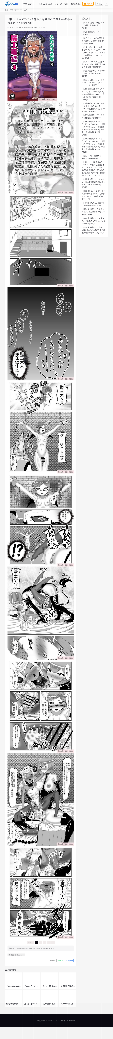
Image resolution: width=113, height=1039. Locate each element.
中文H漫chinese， (17, 955)
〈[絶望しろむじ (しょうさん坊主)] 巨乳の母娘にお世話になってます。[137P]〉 (93, 82)
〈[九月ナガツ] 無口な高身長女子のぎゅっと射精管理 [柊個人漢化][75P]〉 (93, 41)
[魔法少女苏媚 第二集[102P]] (13, 996)
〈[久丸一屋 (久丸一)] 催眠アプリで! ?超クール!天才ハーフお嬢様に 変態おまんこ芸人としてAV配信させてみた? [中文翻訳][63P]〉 (93, 52)
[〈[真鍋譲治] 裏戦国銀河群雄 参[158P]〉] (49, 996)
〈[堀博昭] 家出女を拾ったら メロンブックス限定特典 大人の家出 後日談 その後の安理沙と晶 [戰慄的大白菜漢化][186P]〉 (93, 94)
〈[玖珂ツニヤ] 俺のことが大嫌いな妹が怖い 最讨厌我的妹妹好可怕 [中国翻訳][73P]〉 (93, 64)
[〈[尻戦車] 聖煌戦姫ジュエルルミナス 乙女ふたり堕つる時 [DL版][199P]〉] (67, 978)
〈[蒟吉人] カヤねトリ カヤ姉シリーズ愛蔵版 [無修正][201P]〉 (93, 73)
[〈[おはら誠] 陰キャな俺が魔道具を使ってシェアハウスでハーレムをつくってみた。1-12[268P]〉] (49, 978)
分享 (53, 960)
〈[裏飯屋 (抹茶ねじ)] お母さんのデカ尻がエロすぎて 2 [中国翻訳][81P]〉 (93, 212)
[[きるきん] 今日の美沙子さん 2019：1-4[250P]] (31, 996)
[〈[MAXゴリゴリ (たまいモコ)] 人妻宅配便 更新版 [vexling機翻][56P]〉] (31, 978)
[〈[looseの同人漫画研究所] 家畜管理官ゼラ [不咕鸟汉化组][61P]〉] (67, 996)
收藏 (61, 960)
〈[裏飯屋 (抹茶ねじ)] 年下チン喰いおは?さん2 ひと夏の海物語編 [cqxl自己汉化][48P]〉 (93, 230)
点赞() (70, 960)
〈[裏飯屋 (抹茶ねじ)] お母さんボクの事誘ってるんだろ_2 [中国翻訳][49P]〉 (93, 221)
